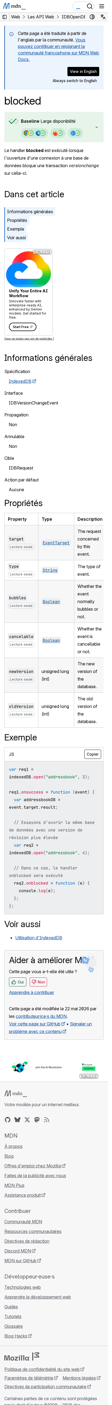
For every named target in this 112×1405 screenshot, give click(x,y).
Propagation (16, 414)
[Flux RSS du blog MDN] (46, 1119)
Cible (9, 458)
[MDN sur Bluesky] (17, 1119)
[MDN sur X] (27, 1119)
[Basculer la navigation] (101, 6)
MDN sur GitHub (20, 1260)
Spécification (17, 371)
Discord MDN (17, 1251)
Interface (13, 393)
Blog (9, 1156)
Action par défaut (21, 480)
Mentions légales (79, 1378)
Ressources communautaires (32, 1231)
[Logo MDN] (15, 1093)
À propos (13, 1146)
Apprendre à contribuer (31, 992)
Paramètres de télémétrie (28, 1378)
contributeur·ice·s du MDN (41, 1016)
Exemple (15, 229)
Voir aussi (16, 237)
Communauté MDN (23, 1221)
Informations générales (30, 211)
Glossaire (13, 1326)
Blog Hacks (15, 1336)
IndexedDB (20, 381)
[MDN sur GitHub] (7, 1119)
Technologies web (22, 1287)
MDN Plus (14, 1185)
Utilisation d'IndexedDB (38, 937)
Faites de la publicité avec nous (35, 1175)
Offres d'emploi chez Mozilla (32, 1165)
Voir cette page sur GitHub (34, 1024)
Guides (11, 1306)
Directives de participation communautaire (45, 1386)
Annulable (14, 436)
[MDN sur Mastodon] (37, 1119)
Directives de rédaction (26, 1241)
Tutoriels (12, 1316)
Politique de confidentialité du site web (42, 1369)
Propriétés (17, 220)
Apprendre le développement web (37, 1297)
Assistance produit (22, 1195)
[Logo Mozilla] (21, 1356)
